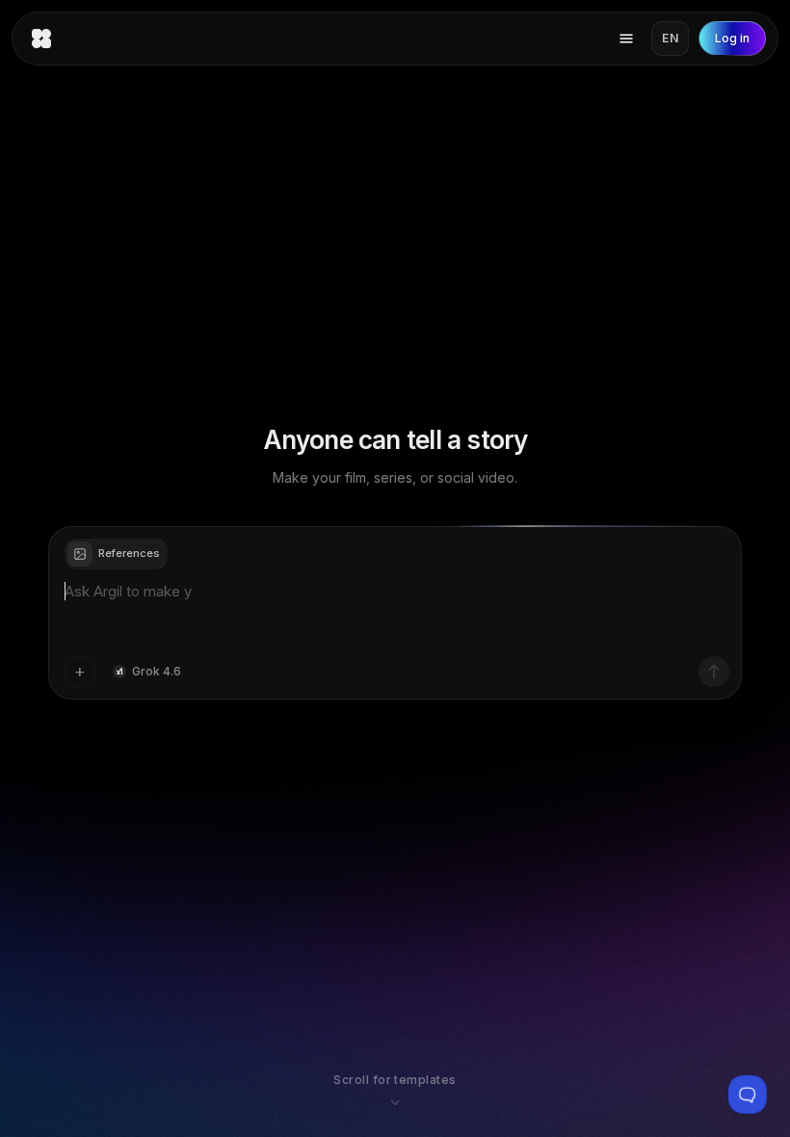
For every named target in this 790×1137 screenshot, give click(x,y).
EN (670, 38)
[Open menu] (626, 38)
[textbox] (395, 613)
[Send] (713, 671)
